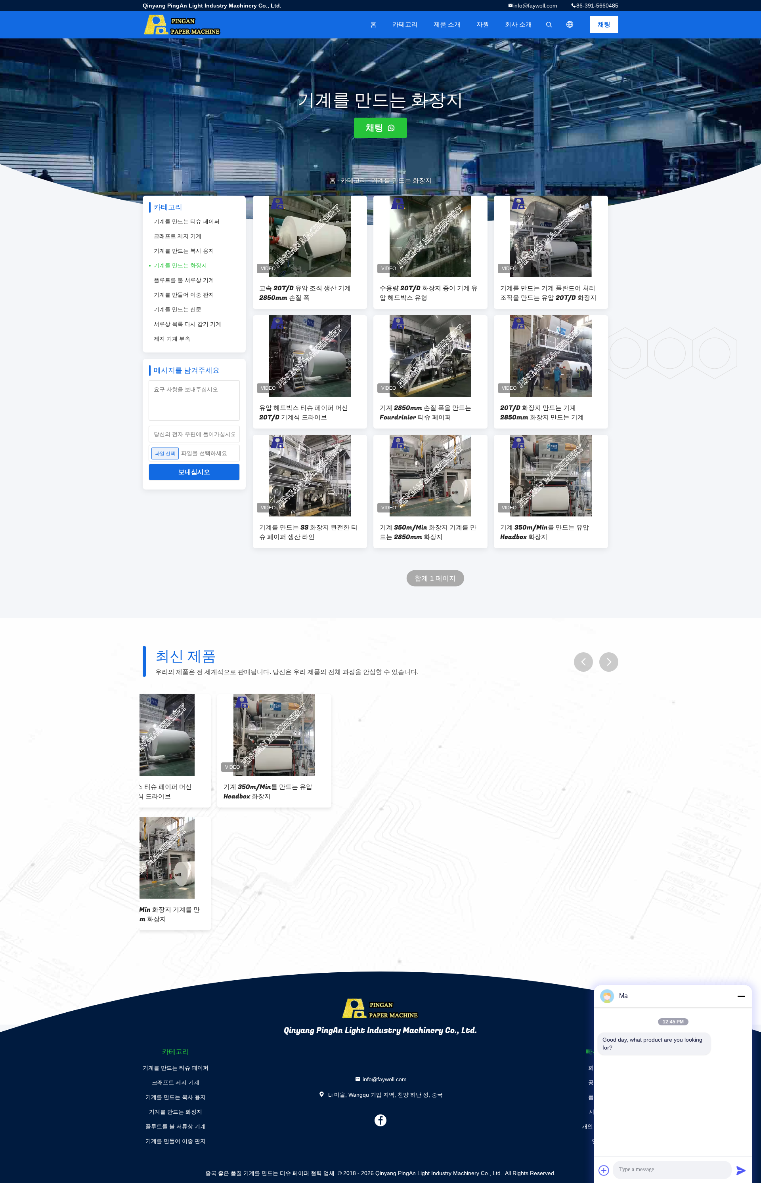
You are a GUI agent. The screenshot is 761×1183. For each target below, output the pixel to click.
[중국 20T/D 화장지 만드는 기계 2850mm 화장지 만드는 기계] (551, 356)
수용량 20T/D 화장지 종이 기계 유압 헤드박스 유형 (429, 293)
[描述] (570, 24)
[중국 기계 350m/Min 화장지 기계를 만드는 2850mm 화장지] (430, 475)
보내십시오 (194, 472)
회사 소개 (518, 24)
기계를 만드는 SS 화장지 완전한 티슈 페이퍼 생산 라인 (308, 532)
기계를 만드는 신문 (177, 309)
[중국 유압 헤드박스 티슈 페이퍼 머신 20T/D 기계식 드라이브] (310, 356)
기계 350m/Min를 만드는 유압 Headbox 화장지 (544, 532)
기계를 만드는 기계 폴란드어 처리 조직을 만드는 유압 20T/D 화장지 (548, 293)
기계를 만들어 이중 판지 (184, 294)
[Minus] (741, 996)
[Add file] (604, 1170)
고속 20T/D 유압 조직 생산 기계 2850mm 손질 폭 (305, 293)
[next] (608, 662)
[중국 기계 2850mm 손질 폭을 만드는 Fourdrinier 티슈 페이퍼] (430, 356)
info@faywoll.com (535, 5)
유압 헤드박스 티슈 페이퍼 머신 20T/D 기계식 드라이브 (303, 412)
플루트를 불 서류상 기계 (184, 280)
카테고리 (405, 24)
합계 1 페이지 (435, 578)
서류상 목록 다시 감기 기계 (187, 324)
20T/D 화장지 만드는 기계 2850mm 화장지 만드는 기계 (542, 412)
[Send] (741, 1170)
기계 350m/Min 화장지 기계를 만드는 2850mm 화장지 (428, 532)
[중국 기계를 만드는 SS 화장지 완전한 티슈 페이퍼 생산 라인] (310, 475)
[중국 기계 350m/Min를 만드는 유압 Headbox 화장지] (551, 475)
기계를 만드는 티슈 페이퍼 (187, 221)
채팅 (604, 24)
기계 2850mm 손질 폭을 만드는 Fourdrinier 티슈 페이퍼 (425, 412)
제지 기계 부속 (172, 338)
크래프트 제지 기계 (177, 236)
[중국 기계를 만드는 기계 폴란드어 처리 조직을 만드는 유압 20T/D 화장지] (551, 236)
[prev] (583, 662)
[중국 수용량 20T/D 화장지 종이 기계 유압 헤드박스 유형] (430, 236)
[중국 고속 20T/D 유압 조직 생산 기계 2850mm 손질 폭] (310, 236)
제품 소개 (447, 24)
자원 (482, 24)
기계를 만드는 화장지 (180, 265)
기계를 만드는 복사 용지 (184, 251)
